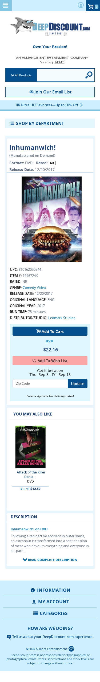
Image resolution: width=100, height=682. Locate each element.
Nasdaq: (52, 62)
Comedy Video (34, 287)
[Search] (89, 75)
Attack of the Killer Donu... (31, 474)
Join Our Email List (52, 92)
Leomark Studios (61, 317)
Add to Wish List (53, 360)
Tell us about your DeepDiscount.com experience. (52, 636)
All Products (23, 75)
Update (77, 383)
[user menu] (80, 5)
